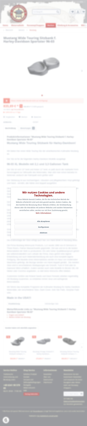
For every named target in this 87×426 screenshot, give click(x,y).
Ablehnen (43, 233)
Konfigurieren (43, 227)
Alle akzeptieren (43, 221)
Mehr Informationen (43, 213)
